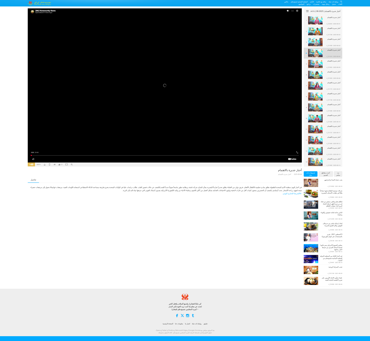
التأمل (312, 2)
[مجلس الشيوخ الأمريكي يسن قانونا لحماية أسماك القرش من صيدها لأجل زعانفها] (311, 248)
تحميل (334, 4)
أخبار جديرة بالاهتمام (284, 174)
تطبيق (205, 324)
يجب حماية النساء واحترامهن (333, 180)
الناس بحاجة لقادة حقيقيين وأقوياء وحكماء (331, 213)
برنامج (309, 4)
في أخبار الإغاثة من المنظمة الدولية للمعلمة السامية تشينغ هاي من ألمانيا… (331, 258)
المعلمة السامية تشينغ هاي (299, 2)
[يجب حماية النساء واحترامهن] (311, 183)
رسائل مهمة (326, 4)
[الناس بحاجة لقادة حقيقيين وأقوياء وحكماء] (311, 215)
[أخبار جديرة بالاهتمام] (315, 20)
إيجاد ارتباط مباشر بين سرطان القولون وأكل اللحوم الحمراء (332, 224)
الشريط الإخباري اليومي (291, 193)
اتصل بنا (187, 324)
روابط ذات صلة (333, 2)
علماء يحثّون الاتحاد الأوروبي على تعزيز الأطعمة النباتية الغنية (332, 279)
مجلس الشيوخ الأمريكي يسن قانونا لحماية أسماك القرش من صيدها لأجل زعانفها (331, 247)
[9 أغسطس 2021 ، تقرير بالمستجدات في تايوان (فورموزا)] (311, 237)
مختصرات (316, 4)
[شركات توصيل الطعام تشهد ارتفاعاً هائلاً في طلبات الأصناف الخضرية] (311, 194)
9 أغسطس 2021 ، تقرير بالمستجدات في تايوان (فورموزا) (332, 235)
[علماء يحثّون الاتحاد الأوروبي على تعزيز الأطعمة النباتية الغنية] (311, 281)
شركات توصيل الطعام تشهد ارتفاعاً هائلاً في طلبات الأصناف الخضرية (331, 192)
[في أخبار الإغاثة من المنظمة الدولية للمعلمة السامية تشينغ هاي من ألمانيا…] (311, 259)
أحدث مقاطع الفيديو (326, 174)
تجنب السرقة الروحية (335, 267)
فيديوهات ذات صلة (310, 174)
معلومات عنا (179, 324)
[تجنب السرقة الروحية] (311, 270)
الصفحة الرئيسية (168, 324)
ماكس (286, 2)
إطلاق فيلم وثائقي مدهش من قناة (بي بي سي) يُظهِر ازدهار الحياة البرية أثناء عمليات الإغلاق (331, 204)
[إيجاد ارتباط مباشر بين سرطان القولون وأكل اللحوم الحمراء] (311, 226)
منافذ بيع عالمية (321, 2)
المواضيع (301, 4)
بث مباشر (338, 174)
